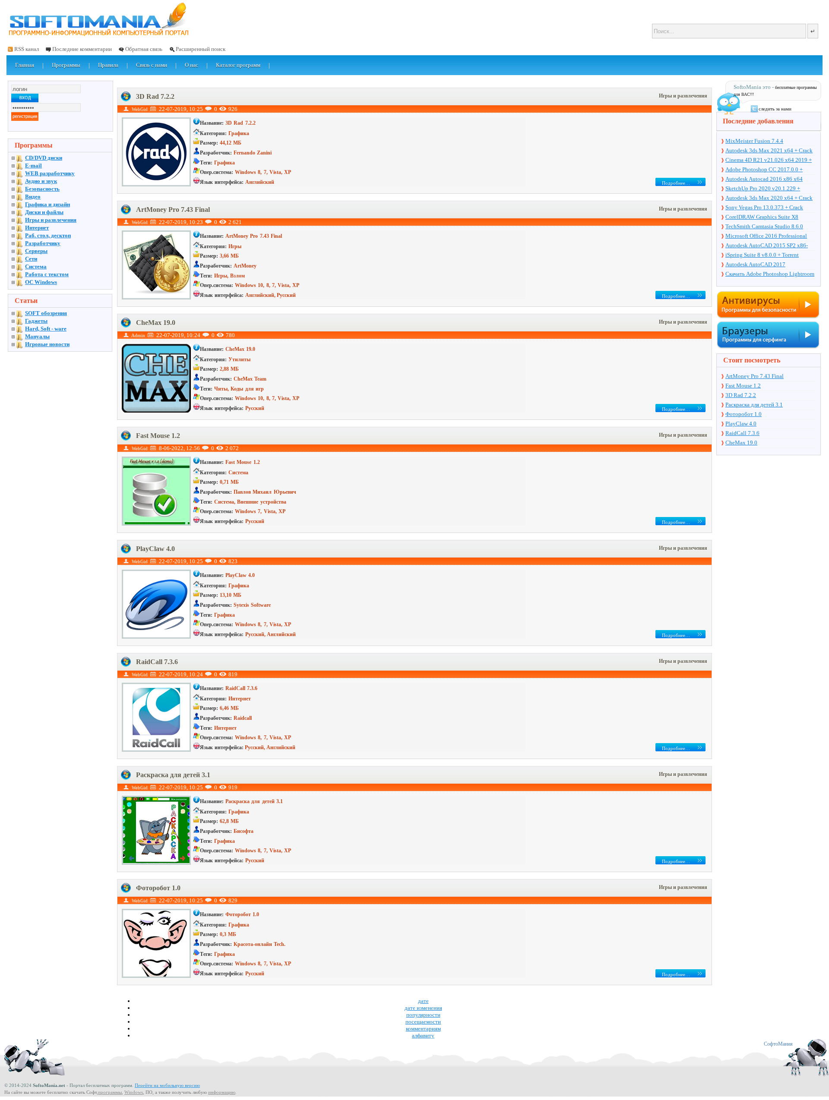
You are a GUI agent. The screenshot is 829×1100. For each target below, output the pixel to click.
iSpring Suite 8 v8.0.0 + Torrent (762, 255)
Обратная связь (143, 49)
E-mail (33, 165)
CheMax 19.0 (155, 322)
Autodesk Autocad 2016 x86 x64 (764, 179)
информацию (221, 1092)
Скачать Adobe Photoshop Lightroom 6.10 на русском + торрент (769, 274)
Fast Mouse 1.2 (158, 435)
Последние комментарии (82, 49)
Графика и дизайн (47, 204)
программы (110, 1092)
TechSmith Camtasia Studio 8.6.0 (764, 226)
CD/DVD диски (43, 157)
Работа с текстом (47, 274)
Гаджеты (36, 321)
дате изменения (423, 1008)
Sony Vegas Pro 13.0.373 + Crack (764, 207)
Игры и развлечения (683, 96)
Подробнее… (676, 183)
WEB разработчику (50, 173)
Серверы (36, 251)
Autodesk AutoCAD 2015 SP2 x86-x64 (766, 246)
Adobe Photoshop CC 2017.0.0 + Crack (764, 170)
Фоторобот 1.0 (158, 888)
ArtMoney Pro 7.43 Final (173, 209)
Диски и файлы (44, 212)
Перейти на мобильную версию (167, 1085)
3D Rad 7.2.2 (155, 96)
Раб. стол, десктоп (48, 235)
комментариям (423, 1028)
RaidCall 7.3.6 (157, 661)
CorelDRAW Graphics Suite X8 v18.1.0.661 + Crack (761, 217)
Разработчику (42, 243)
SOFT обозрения (46, 313)
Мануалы (37, 336)
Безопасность (42, 189)
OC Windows (41, 282)
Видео (33, 196)
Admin (138, 335)
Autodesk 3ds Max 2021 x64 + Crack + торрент (769, 151)
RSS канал (26, 49)
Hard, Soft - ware (45, 328)
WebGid (140, 109)
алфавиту (423, 1035)
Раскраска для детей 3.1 (173, 775)
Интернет (37, 227)
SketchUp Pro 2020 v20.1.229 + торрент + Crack (762, 189)
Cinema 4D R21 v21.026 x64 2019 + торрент (768, 160)
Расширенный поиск (200, 49)
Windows (133, 1092)
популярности (423, 1015)
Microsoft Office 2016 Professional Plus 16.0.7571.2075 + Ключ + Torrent (770, 236)
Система (36, 266)
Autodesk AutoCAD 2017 (755, 264)
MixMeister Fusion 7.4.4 (754, 141)
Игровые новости (47, 344)
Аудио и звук (41, 181)
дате (423, 1001)
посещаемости (423, 1021)
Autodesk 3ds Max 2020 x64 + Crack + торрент (769, 198)
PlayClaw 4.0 (155, 548)
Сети (31, 258)
